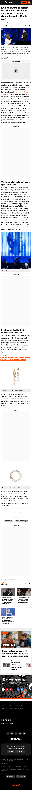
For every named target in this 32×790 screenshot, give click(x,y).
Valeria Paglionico (10, 25)
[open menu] (2, 2)
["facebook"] (18, 689)
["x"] (14, 689)
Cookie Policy (4, 708)
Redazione (3, 711)
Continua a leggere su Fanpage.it (16, 521)
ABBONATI (24, 2)
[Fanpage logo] (9, 2)
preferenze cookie (13, 711)
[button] (29, 25)
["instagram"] (6, 689)
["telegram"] (22, 689)
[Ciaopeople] (16, 785)
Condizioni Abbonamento (16, 708)
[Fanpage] (16, 739)
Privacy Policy (20, 705)
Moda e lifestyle (12, 579)
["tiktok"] (3, 689)
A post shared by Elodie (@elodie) (16, 512)
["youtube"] (10, 689)
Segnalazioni (11, 705)
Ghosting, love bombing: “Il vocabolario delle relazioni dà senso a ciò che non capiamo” (15, 653)
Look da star (4, 579)
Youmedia (3, 705)
